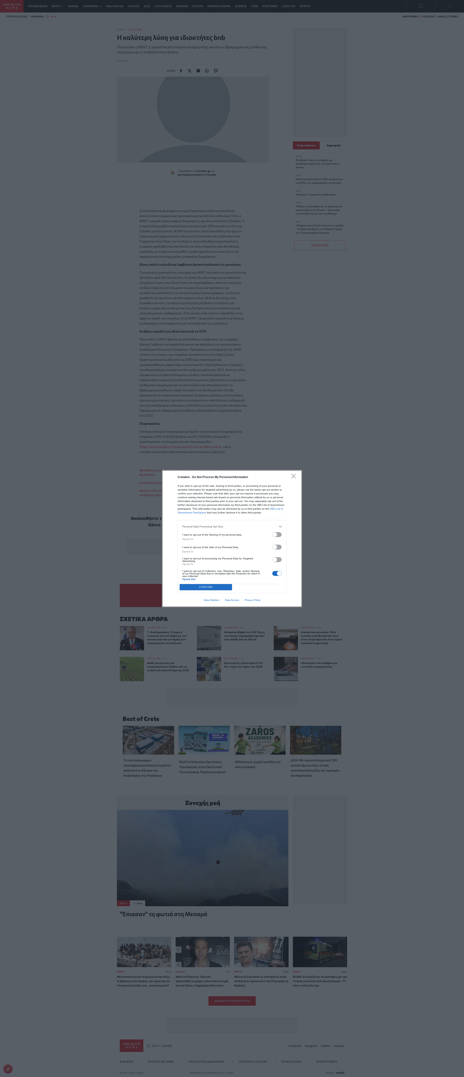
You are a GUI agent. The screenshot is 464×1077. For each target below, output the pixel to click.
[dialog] (232, 538)
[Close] (294, 477)
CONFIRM (206, 587)
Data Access (232, 600)
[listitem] (232, 527)
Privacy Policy (252, 600)
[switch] (277, 534)
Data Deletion (211, 600)
